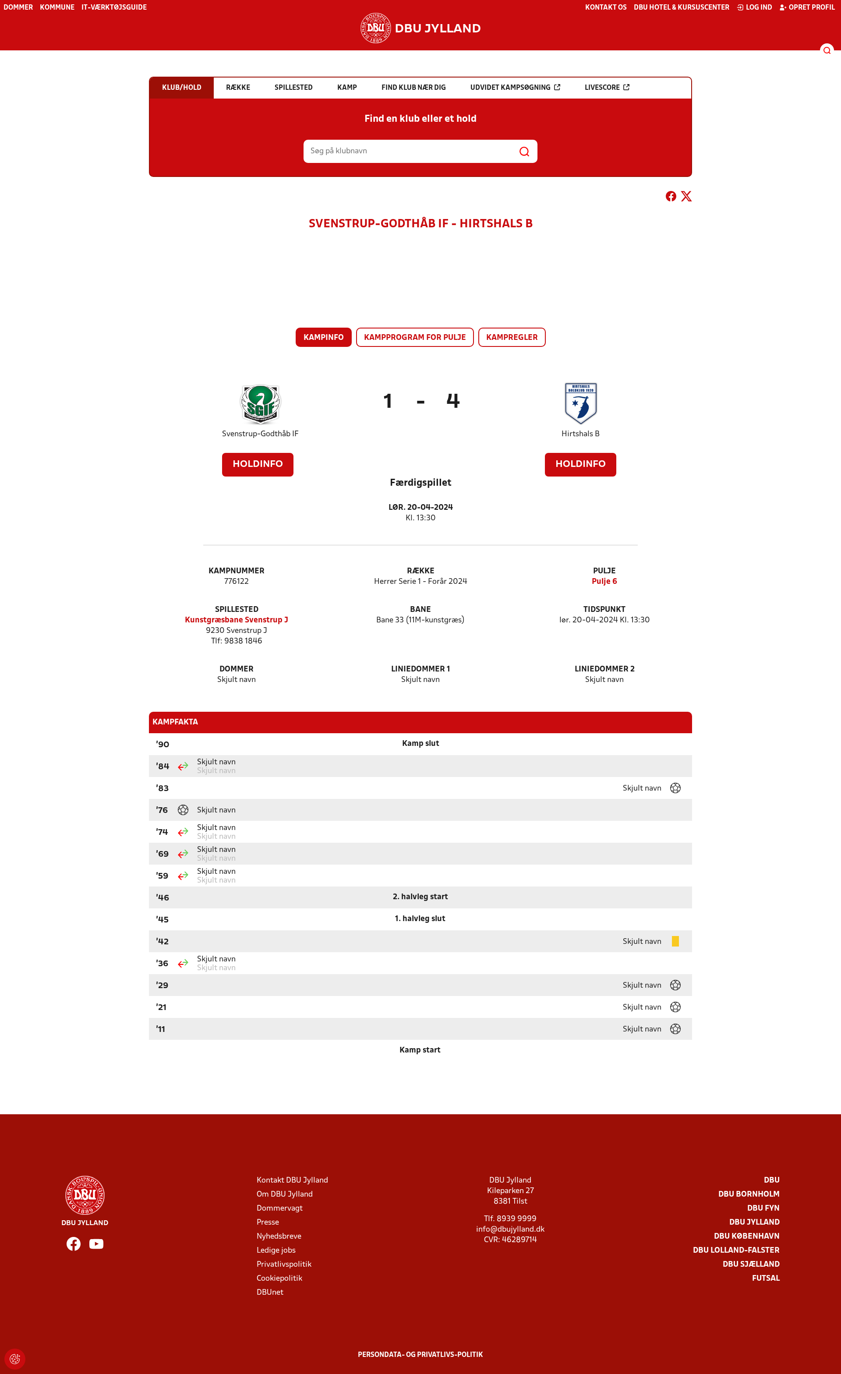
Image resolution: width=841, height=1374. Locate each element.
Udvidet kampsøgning (510, 88)
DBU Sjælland (751, 1264)
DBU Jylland (754, 1222)
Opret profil (812, 8)
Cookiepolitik (279, 1278)
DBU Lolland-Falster (736, 1250)
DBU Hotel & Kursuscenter (681, 8)
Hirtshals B (581, 434)
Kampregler (512, 338)
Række (421, 571)
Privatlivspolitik (284, 1264)
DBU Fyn (763, 1208)
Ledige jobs (276, 1250)
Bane (420, 610)
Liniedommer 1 (420, 669)
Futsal (766, 1278)
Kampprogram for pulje (415, 338)
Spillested (236, 610)
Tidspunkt (604, 610)
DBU (772, 1180)
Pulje (604, 571)
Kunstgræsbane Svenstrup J (236, 620)
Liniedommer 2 (605, 669)
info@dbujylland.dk (510, 1229)
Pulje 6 (604, 582)
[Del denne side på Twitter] (686, 198)
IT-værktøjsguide (114, 8)
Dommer (18, 8)
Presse (268, 1222)
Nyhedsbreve (279, 1236)
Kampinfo (324, 338)
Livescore (602, 88)
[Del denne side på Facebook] (671, 198)
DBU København (747, 1236)
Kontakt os (606, 8)
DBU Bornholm (749, 1194)
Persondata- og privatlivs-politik (420, 1355)
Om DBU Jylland (285, 1194)
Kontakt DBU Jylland (292, 1180)
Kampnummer (236, 571)
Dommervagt (280, 1208)
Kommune (57, 8)
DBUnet (270, 1292)
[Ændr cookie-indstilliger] (14, 1359)
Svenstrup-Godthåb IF (260, 434)
